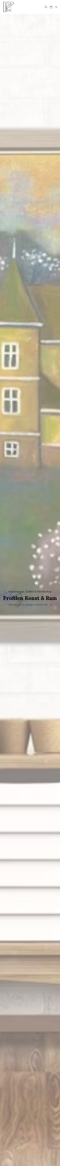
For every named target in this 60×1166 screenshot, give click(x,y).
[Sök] (45, 7)
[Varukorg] (51, 7)
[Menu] (56, 7)
